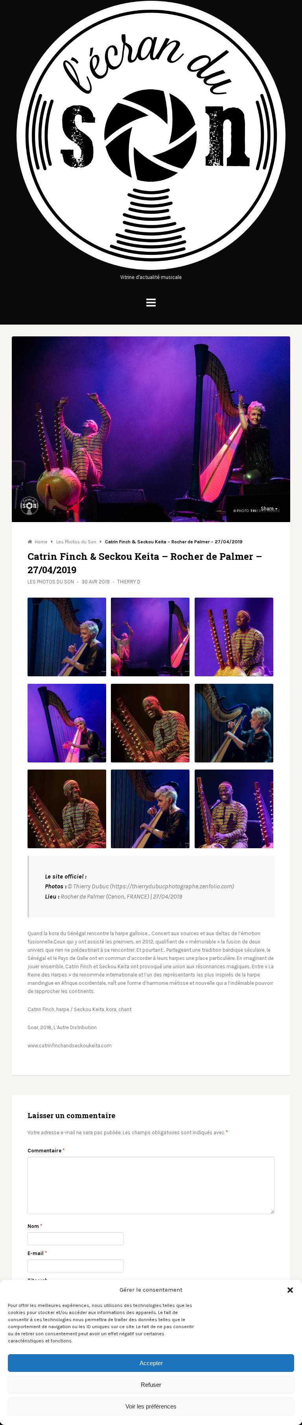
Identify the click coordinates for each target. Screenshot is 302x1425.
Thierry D (128, 582)
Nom (35, 1226)
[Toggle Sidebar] (151, 302)
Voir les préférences (151, 1406)
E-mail (37, 1253)
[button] (290, 1290)
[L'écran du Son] (151, 269)
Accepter (151, 1363)
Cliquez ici (102, 876)
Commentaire (46, 1151)
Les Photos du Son (51, 582)
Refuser (151, 1384)
